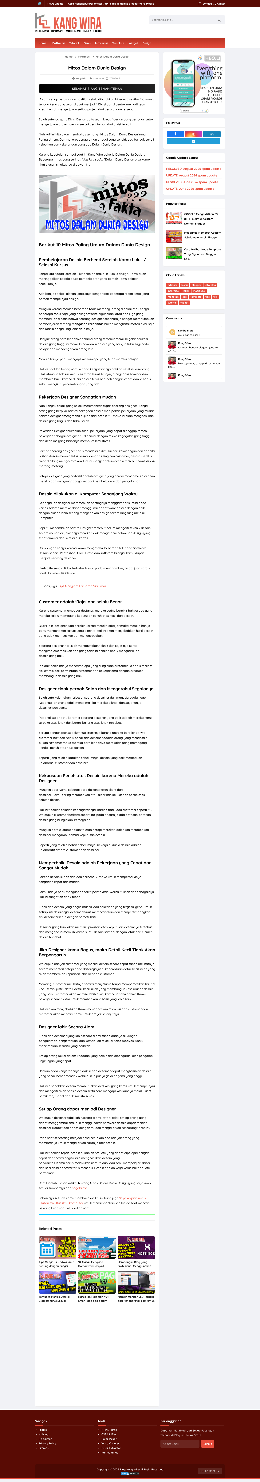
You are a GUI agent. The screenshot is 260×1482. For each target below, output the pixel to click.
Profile (43, 1429)
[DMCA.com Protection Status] (130, 1473)
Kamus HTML (109, 1452)
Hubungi (44, 1434)
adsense (173, 284)
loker (186, 290)
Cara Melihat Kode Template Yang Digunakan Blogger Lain (202, 254)
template (196, 296)
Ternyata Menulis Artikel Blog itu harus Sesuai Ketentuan (54, 1300)
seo (185, 296)
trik (215, 296)
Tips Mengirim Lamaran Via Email (82, 586)
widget (184, 302)
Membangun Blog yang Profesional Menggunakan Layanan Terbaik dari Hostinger (134, 1268)
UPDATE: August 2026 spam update (191, 175)
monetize (173, 296)
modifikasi (199, 290)
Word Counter (110, 1443)
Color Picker (109, 1439)
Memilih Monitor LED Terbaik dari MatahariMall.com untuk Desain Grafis (136, 1300)
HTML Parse (109, 1429)
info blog (210, 284)
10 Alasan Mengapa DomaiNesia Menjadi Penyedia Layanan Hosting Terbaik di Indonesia (95, 1268)
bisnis (184, 284)
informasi (98, 78)
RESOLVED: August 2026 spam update (193, 169)
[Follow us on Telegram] (193, 141)
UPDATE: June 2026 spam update (190, 189)
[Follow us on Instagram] (193, 134)
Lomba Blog (185, 330)
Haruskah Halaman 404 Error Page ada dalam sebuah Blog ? (93, 1300)
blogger (196, 284)
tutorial (172, 302)
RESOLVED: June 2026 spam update (192, 182)
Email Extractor (111, 1448)
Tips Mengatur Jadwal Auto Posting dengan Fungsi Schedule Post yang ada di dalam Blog (56, 1268)
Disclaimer (45, 1439)
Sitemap (44, 1448)
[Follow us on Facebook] (175, 134)
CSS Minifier (108, 1434)
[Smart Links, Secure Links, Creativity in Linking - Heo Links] (194, 83)
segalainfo (79, 1188)
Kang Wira (184, 343)
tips (207, 296)
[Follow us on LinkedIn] (211, 134)
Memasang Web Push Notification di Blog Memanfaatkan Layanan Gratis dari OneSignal (121, 3)
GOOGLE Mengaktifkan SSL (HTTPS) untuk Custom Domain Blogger (201, 218)
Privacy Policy (47, 1443)
